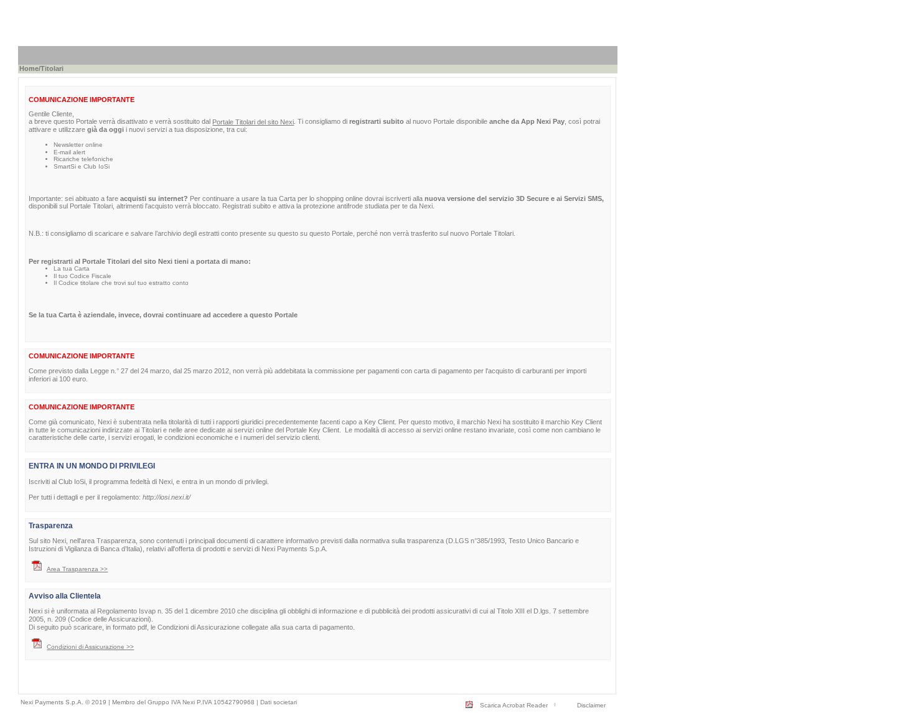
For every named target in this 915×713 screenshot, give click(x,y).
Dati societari (278, 702)
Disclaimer (591, 705)
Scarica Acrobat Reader (514, 705)
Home (29, 68)
